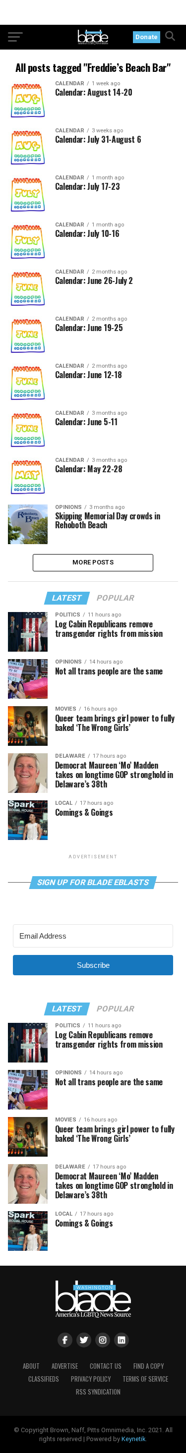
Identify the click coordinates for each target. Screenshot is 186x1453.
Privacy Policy (91, 1379)
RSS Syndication (98, 1392)
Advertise (65, 1366)
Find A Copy (148, 1366)
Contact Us (106, 1366)
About (31, 1366)
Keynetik (133, 1439)
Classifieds (43, 1379)
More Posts (93, 562)
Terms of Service (145, 1379)
